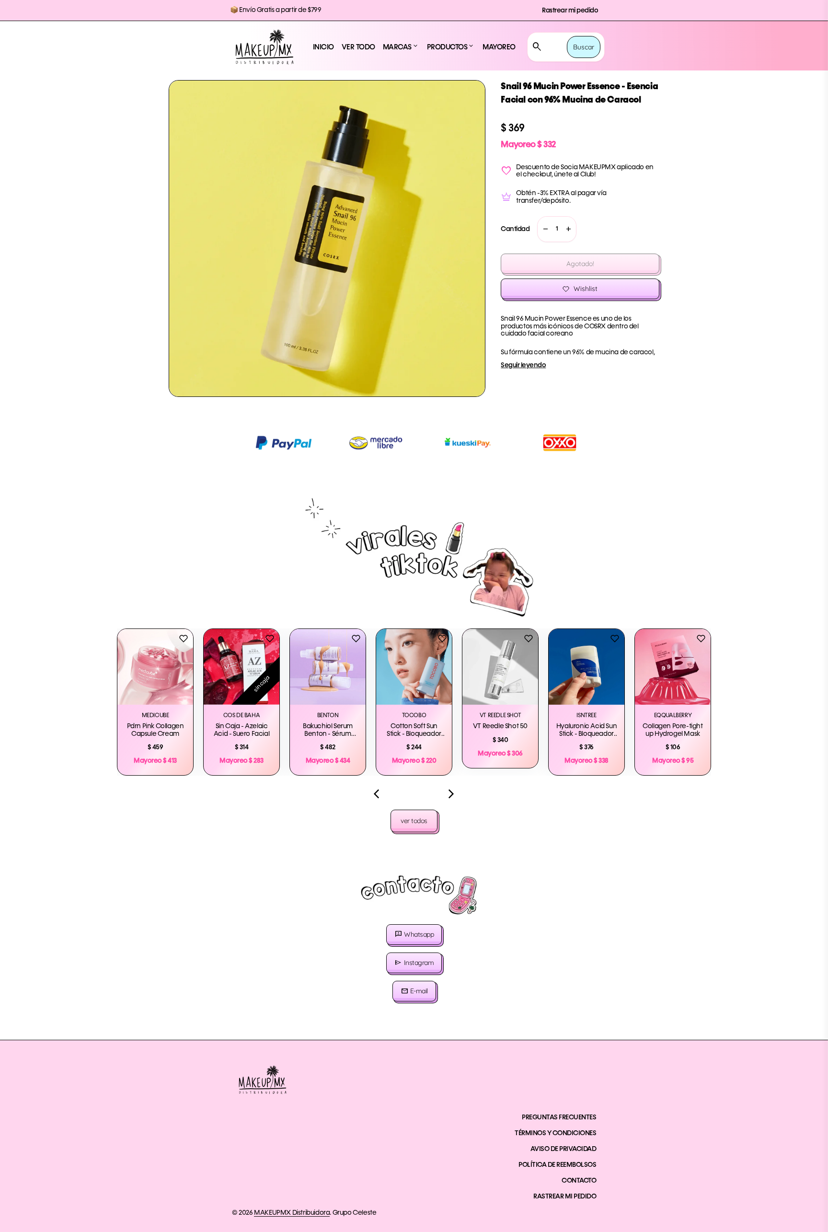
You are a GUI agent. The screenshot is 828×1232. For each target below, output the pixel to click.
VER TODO (358, 47)
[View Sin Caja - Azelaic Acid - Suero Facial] (241, 667)
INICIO (323, 47)
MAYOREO (499, 47)
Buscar (583, 47)
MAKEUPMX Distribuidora (292, 1212)
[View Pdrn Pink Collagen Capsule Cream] (155, 667)
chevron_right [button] (451, 794)
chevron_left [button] (376, 794)
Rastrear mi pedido (570, 10)
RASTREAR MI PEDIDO (564, 1196)
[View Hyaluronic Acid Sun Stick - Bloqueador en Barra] (586, 667)
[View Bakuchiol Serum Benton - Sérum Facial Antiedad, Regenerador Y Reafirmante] (328, 667)
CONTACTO (579, 1180)
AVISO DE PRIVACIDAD (563, 1149)
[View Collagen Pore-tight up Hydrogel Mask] (673, 667)
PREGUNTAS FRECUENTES (559, 1117)
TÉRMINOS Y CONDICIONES (555, 1133)
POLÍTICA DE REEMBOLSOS (557, 1165)
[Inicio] (264, 47)
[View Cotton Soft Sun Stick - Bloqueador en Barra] (414, 667)
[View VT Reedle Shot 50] (500, 667)
